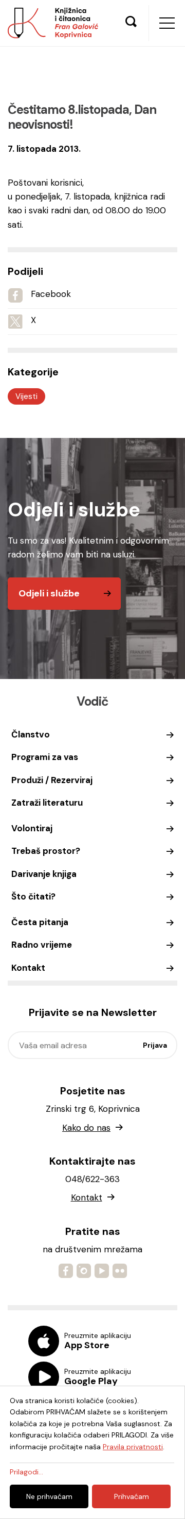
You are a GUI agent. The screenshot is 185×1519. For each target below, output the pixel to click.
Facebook (51, 293)
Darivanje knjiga (44, 874)
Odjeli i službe (49, 593)
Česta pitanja (39, 922)
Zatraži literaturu (47, 802)
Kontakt (28, 967)
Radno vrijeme (41, 944)
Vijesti (26, 396)
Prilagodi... (26, 1471)
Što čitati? (33, 896)
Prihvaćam (131, 1496)
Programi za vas (44, 757)
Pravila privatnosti (133, 1446)
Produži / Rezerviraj (51, 780)
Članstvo (30, 734)
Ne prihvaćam (49, 1496)
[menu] (167, 23)
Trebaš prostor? (45, 850)
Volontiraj (31, 828)
